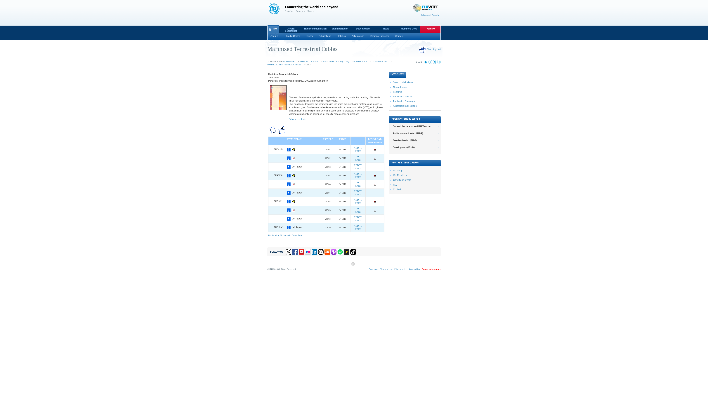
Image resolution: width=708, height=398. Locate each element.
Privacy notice (400, 269)
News (386, 28)
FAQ (395, 185)
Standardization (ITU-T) (336, 61)
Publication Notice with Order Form (285, 235)
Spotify (340, 252)
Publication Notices (402, 96)
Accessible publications (405, 106)
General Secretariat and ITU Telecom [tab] (412, 126)
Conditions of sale (402, 180)
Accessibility (414, 269)
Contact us (374, 269)
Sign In (310, 11)
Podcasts (333, 252)
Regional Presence (379, 36)
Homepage (288, 61)
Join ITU (430, 28)
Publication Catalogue (404, 101)
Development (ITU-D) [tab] (404, 147)
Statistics (341, 36)
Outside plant (380, 61)
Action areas (358, 36)
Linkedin (314, 252)
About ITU (275, 36)
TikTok (353, 252)
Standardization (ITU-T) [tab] (405, 140)
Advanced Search (430, 15)
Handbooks (360, 61)
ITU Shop (397, 170)
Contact (397, 189)
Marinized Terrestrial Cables (284, 65)
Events (309, 36)
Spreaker (346, 252)
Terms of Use (386, 269)
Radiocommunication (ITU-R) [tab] (408, 133)
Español (289, 11)
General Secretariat (291, 29)
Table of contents (297, 119)
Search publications (403, 82)
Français (300, 11)
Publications (325, 36)
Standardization (340, 28)
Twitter (288, 252)
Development (363, 28)
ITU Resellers (400, 175)
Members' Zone (409, 28)
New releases (400, 87)
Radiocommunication (315, 28)
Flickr (308, 252)
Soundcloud (327, 252)
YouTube (301, 252)
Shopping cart (434, 49)
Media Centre (293, 36)
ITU (275, 28)
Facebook (295, 252)
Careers (399, 36)
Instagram (321, 252)
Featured (397, 92)
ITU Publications (308, 61)
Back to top (352, 265)
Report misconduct (431, 269)
